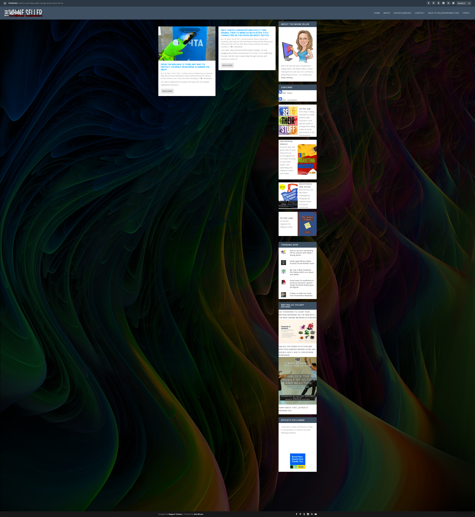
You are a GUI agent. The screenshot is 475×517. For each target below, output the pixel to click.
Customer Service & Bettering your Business (197, 73)
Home (377, 13)
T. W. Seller (166, 73)
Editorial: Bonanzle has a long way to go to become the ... (42, 3)
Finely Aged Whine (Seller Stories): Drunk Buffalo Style (302, 262)
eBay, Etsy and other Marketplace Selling (175, 76)
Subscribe (465, 511)
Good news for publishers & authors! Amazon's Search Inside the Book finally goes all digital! (302, 283)
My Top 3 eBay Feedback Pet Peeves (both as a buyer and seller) (302, 272)
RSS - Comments (289, 100)
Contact (420, 13)
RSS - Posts (287, 93)
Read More (167, 91)
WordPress (198, 514)
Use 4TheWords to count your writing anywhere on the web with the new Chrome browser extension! (297, 315)
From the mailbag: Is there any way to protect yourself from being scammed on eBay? (185, 67)
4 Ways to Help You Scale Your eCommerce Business (301, 294)
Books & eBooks (402, 13)
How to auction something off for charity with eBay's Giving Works (301, 252)
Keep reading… (287, 77)
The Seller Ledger (286, 218)
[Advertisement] (237, 492)
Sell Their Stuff (304, 109)
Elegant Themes (175, 514)
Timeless (169, 78)
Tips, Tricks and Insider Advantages (185, 78)
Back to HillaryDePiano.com (443, 13)
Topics (465, 13)
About (386, 13)
